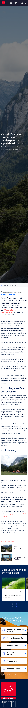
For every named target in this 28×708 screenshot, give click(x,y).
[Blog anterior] (12, 605)
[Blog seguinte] (16, 605)
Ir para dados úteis (7, 674)
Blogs (6, 285)
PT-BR (14, 3)
